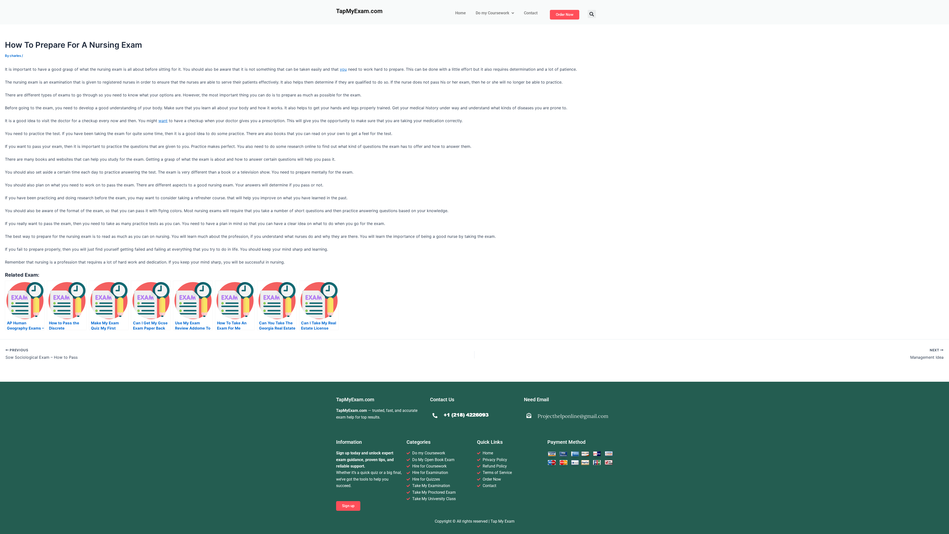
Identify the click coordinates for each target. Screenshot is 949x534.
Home (460, 13)
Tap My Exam (503, 521)
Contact (531, 13)
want (163, 120)
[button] (592, 14)
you (343, 69)
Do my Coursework (492, 13)
